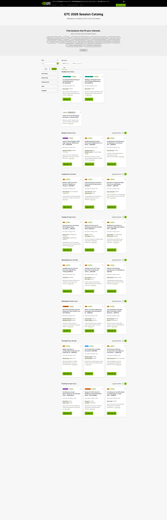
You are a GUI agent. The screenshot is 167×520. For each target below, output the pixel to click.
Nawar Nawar (66, 88)
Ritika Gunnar (110, 236)
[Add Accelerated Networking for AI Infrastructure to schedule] (80, 76)
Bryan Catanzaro (111, 191)
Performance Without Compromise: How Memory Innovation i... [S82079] (115, 350)
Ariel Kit (87, 234)
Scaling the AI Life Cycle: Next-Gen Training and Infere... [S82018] (92, 270)
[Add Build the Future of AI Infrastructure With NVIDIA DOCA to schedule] (102, 222)
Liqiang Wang (110, 234)
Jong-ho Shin (66, 237)
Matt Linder (87, 88)
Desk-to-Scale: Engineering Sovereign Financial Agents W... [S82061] (93, 311)
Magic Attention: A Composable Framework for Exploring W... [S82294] (71, 350)
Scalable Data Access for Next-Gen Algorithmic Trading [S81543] (70, 270)
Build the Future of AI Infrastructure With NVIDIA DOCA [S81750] (93, 227)
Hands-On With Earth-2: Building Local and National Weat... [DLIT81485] (93, 393)
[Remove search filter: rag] (69, 63)
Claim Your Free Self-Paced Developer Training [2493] (71, 116)
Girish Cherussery (111, 358)
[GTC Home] (46, 3)
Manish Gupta (66, 358)
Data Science (52, 41)
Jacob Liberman (88, 191)
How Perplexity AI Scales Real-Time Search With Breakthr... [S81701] (114, 311)
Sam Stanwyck (110, 150)
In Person (54, 68)
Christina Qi (65, 277)
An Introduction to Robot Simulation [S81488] (92, 350)
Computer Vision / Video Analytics (80, 38)
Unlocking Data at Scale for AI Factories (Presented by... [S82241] (93, 184)
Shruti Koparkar (110, 318)
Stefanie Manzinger (67, 318)
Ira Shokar (87, 402)
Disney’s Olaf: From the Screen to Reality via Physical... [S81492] (70, 184)
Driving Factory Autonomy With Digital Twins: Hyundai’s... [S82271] (71, 227)
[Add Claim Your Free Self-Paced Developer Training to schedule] (80, 112)
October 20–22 (64, 1)
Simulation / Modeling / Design (75, 45)
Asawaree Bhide (88, 358)
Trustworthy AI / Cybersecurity (93, 45)
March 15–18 (103, 1)
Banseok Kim (66, 234)
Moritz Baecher (66, 191)
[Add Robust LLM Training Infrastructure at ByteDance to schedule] (124, 265)
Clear (58, 60)
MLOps (91, 41)
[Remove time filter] (82, 63)
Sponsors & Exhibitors (72, 5)
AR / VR (67, 38)
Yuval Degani (88, 236)
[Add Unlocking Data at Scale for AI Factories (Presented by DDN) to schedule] (102, 179)
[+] (87, 153)
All (49, 68)
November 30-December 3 (84, 1)
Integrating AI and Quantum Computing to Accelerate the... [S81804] (115, 142)
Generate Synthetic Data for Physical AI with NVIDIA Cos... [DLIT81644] (72, 311)
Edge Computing (81, 41)
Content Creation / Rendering (99, 38)
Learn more (70, 95)
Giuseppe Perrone (89, 150)
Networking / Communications (103, 41)
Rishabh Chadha (88, 356)
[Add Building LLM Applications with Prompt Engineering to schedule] (102, 76)
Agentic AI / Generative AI (55, 38)
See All (113, 132)
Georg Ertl (87, 401)
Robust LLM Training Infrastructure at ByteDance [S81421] (116, 270)
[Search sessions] (58, 63)
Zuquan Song (110, 277)
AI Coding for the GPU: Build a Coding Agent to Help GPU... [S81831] (115, 393)
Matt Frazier (110, 401)
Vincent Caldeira (88, 320)
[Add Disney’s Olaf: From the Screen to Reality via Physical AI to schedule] (80, 179)
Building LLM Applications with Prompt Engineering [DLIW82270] (93, 81)
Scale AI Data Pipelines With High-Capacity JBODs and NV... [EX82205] (71, 142)
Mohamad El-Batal (67, 150)
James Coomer (88, 193)
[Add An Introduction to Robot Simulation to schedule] (102, 346)
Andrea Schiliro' (88, 318)
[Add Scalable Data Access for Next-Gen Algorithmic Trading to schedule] (80, 265)
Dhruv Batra (87, 279)
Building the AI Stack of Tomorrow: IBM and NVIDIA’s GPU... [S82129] (116, 227)
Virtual (45, 68)
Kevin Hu (109, 320)
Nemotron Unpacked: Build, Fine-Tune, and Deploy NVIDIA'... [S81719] (115, 184)
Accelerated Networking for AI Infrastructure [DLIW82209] (71, 81)
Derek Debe (65, 401)
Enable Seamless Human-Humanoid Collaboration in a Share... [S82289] (93, 142)
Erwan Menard (88, 277)
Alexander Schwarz (67, 320)
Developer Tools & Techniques (66, 41)
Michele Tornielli (88, 152)
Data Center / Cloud (114, 38)
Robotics (117, 41)
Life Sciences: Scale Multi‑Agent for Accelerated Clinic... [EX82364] (71, 393)
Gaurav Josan (66, 402)
